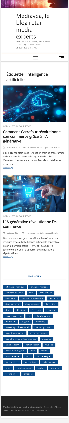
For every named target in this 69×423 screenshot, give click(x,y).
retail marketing (24, 368)
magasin (25, 321)
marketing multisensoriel (17, 327)
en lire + (11, 167)
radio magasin (49, 362)
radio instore (30, 362)
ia (38, 147)
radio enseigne (43, 356)
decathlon (53, 298)
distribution (50, 304)
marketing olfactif (43, 327)
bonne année (46, 292)
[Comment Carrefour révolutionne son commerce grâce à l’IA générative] (34, 103)
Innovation (10, 321)
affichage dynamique (15, 286)
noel (33, 350)
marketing (40, 321)
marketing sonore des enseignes (21, 339)
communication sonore (32, 298)
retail (8, 368)
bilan (31, 292)
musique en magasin (15, 350)
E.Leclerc (36, 310)
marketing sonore (38, 333)
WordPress (16, 410)
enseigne (51, 310)
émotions (28, 373)
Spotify (41, 368)
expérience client (14, 315)
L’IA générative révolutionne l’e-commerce (30, 224)
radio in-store (12, 362)
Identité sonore (43, 315)
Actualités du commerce (17, 126)
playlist (44, 350)
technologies (12, 373)
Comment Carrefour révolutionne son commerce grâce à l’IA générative (32, 136)
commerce (31, 147)
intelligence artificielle (49, 147)
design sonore (32, 304)
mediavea (46, 339)
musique (49, 344)
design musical (12, 304)
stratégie (55, 368)
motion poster (32, 344)
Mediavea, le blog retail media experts (33, 26)
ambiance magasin (39, 286)
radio (27, 356)
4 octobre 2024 (12, 233)
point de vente (12, 356)
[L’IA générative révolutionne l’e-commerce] (34, 193)
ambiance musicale (14, 292)
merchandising (12, 344)
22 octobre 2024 (12, 147)
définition (21, 310)
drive (8, 310)
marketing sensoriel (15, 333)
